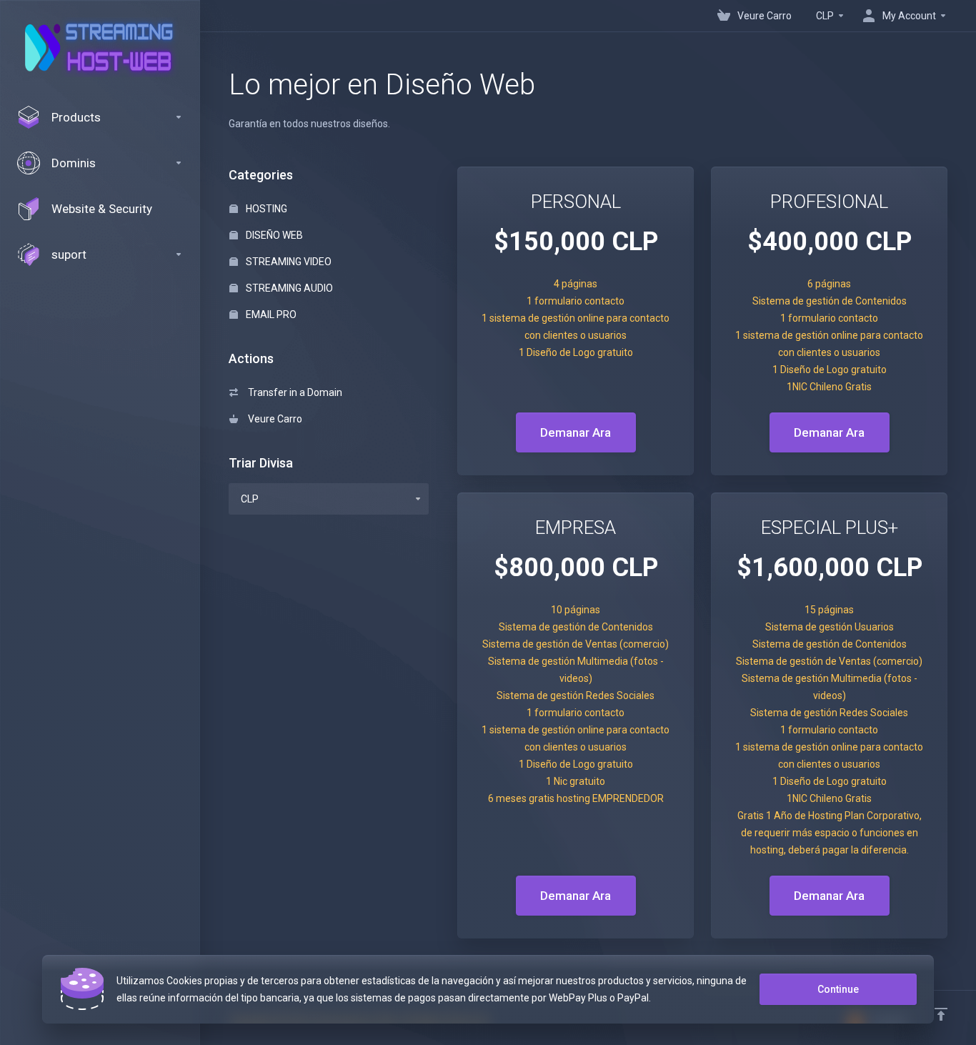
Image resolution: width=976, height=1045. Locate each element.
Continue (838, 989)
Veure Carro (273, 419)
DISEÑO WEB (273, 235)
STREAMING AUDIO (288, 288)
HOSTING (265, 208)
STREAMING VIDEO (288, 261)
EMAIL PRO (270, 314)
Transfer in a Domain (293, 392)
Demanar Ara (575, 432)
